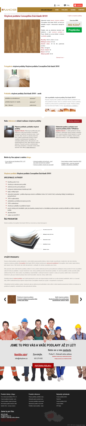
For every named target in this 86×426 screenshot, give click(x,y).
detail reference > (31, 147)
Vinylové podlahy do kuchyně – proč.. (9, 399)
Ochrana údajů (78, 425)
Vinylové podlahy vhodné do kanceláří (43, 164)
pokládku (44, 36)
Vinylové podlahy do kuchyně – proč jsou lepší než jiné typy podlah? (42, 162)
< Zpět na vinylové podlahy (75, 15)
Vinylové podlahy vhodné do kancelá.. (9, 401)
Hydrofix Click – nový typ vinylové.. (8, 405)
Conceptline (22, 263)
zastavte (67, 350)
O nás (58, 5)
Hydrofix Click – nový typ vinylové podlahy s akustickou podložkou (70, 164)
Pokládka (65, 10)
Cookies (83, 425)
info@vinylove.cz (21, 358)
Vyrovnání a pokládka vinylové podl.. (36, 401)
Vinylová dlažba (59, 403)
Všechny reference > (74, 121)
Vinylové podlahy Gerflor (61, 396)
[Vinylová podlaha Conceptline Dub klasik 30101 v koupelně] (17, 78)
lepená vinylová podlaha (57, 20)
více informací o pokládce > (71, 105)
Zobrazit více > (60, 57)
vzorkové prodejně (57, 32)
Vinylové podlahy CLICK (61, 401)
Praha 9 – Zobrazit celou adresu (60, 354)
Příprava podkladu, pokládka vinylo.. (36, 396)
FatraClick (58, 399)
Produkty (14, 13)
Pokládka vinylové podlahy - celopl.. (36, 405)
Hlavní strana (7, 13)
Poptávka (79, 5)
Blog (68, 5)
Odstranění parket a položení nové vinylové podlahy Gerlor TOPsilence (67, 128)
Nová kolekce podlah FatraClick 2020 (71, 161)
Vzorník (73, 10)
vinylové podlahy (17, 278)
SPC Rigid (58, 405)
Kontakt (81, 10)
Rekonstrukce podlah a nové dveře (36, 403)
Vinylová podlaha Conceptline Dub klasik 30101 (28, 13)
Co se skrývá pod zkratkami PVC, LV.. (9, 396)
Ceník (57, 10)
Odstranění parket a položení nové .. (36, 399)
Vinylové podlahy (46, 10)
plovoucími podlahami (53, 263)
